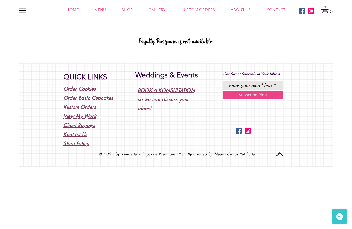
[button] (328, 9)
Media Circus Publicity (234, 154)
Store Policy (76, 143)
